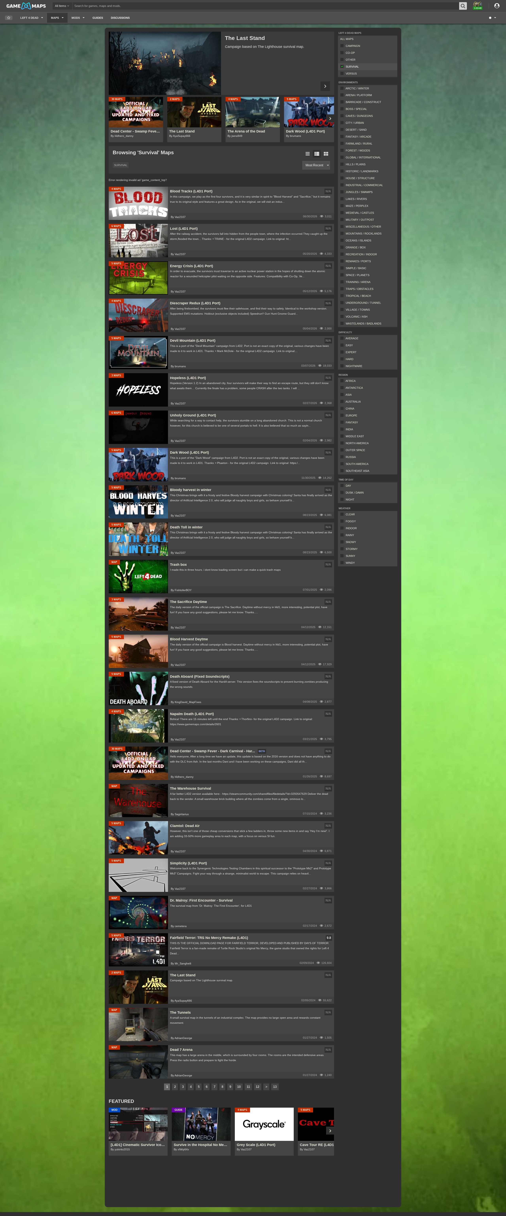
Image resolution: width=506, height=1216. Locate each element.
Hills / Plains (355, 164)
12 (257, 1086)
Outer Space (355, 450)
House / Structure (360, 178)
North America (357, 443)
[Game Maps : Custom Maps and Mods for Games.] (26, 5)
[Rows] (317, 154)
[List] (308, 154)
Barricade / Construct (363, 102)
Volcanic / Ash (356, 316)
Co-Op (350, 52)
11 (248, 1086)
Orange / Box (356, 247)
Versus (351, 73)
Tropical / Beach (358, 295)
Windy (350, 562)
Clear (350, 514)
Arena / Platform (359, 95)
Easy (349, 345)
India (349, 429)
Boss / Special (356, 109)
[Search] (463, 6)
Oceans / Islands (358, 240)
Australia (353, 401)
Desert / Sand (356, 129)
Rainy (350, 535)
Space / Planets (357, 275)
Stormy (352, 549)
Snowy (351, 542)
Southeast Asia (357, 470)
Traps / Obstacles (359, 289)
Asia (349, 394)
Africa (351, 380)
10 (239, 1086)
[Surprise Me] (492, 18)
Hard (349, 359)
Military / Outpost (360, 219)
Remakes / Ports (358, 261)
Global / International (363, 157)
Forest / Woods (358, 150)
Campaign (353, 45)
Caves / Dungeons (359, 115)
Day (348, 485)
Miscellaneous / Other (363, 226)
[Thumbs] (326, 154)
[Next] (325, 86)
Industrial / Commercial (364, 185)
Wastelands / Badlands (363, 323)
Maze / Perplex (357, 205)
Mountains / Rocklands (363, 233)
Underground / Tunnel (363, 302)
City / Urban (355, 122)
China (350, 408)
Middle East (355, 436)
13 (275, 1086)
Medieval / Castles (360, 212)
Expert (351, 352)
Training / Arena (358, 282)
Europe (351, 415)
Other (350, 59)
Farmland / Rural (359, 143)
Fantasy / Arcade (358, 136)
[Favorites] (8, 18)
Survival (352, 66)
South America (357, 464)
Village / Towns (358, 309)
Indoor (351, 528)
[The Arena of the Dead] (165, 63)
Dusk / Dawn (355, 492)
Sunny (350, 555)
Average (352, 338)
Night (350, 499)
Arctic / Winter (357, 88)
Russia (351, 457)
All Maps (346, 39)
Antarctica (354, 387)
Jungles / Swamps (359, 192)
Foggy (351, 521)
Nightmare (354, 366)
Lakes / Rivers (356, 199)
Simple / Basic (356, 268)
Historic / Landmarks (362, 171)
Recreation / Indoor (361, 254)
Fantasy (352, 422)
